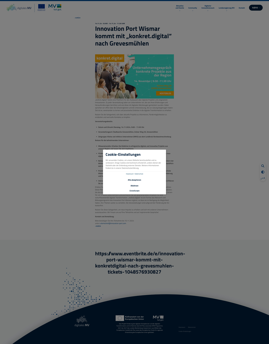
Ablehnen (134, 185)
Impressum (130, 174)
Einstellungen (135, 190)
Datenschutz (139, 174)
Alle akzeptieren (134, 179)
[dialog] (134, 172)
